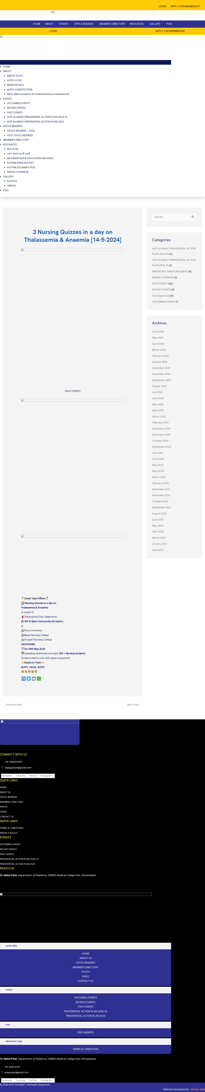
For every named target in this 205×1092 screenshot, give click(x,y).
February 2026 (160, 356)
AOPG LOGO (14, 80)
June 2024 (158, 459)
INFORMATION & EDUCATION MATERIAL (30, 158)
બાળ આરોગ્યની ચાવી (18, 154)
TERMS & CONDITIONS (11, 828)
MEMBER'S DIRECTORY (11, 802)
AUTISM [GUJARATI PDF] (21, 167)
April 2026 (158, 344)
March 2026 (159, 350)
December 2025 (161, 368)
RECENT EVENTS (16, 108)
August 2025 (159, 386)
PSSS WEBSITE (85, 1032)
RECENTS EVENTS (85, 1002)
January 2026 (159, 362)
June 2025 (158, 398)
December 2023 (161, 489)
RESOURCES (137, 24)
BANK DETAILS (15, 85)
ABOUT (49, 24)
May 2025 (157, 404)
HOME (36, 24)
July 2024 (157, 453)
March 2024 (159, 477)
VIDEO (3, 812)
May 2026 (157, 338)
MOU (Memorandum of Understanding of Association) (38, 94)
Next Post (134, 705)
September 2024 (161, 447)
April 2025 (158, 410)
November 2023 (161, 495)
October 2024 (160, 441)
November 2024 (161, 435)
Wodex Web (197, 1089)
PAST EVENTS (15, 112)
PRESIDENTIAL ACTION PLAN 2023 (17, 864)
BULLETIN (12, 149)
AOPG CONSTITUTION (19, 90)
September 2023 (161, 507)
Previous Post (12, 705)
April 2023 (158, 532)
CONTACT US (7, 817)
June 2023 (157, 520)
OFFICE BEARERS (83, 24)
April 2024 (158, 471)
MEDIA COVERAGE (18, 172)
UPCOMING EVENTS (18, 103)
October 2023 (160, 501)
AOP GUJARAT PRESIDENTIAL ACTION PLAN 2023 (35, 122)
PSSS (169, 24)
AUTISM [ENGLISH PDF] (20, 163)
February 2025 (160, 423)
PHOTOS (12, 181)
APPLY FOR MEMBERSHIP (185, 6)
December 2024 (161, 429)
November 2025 (161, 374)
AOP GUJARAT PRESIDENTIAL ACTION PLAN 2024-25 (37, 117)
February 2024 (160, 483)
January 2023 (159, 544)
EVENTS (63, 24)
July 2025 (157, 392)
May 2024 (157, 465)
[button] (185, 6)
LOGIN (162, 6)
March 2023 (158, 538)
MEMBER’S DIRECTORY (112, 24)
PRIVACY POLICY (8, 833)
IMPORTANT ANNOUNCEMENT (170, 271)
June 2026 (158, 332)
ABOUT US (5, 792)
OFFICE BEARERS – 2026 (21, 131)
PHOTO (3, 807)
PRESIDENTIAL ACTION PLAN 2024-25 (19, 859)
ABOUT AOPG (15, 76)
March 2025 (159, 417)
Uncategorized (160, 296)
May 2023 (157, 526)
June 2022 (158, 550)
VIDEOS (11, 186)
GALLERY (155, 24)
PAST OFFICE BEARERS (20, 135)
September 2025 (161, 380)
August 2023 (159, 514)
